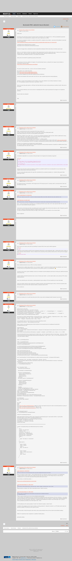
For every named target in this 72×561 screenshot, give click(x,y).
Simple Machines (40, 549)
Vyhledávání (24, 13)
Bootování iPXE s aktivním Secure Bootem (26, 29)
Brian (41, 550)
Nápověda (19, 13)
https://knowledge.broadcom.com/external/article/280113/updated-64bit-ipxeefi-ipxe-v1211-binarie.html (37, 42)
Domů (14, 13)
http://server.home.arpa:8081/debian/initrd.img (28, 73)
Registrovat (35, 13)
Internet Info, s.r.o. (24, 557)
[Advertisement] (36, 5)
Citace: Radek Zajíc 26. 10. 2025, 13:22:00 (23, 200)
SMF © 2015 (35, 549)
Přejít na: (53, 531)
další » (68, 18)
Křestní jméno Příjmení (8, 304)
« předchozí (65, 18)
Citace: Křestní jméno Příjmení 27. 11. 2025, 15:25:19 (25, 484)
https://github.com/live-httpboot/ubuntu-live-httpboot (27, 64)
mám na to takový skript (61, 140)
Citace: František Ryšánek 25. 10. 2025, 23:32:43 (24, 195)
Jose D (9, 151)
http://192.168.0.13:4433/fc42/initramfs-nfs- (27, 407)
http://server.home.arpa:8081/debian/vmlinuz (28, 72)
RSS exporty (34, 559)
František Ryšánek (8, 126)
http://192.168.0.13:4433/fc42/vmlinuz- (27, 405)
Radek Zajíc (8, 178)
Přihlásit (30, 13)
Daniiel (35, 550)
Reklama (8, 104)
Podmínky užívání (22, 559)
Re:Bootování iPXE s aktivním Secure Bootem (27, 127)
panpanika (8, 292)
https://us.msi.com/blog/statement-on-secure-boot (26, 481)
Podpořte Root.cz (28, 559)
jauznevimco (9, 28)
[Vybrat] (20, 158)
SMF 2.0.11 (31, 549)
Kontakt (13, 559)
